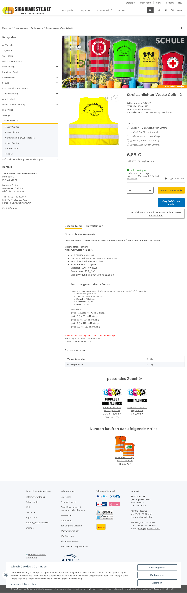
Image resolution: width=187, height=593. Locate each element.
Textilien (9, 154)
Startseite (130, 2)
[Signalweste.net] (26, 10)
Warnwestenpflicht (70, 531)
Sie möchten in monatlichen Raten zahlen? (155, 214)
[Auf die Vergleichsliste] (108, 98)
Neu (180, 2)
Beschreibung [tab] (73, 226)
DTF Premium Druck (12, 61)
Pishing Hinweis (68, 502)
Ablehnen (157, 582)
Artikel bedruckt (10, 120)
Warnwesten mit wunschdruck (19, 137)
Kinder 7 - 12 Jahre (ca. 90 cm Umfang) (149, 127)
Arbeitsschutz (9, 99)
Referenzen (66, 515)
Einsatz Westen (12, 127)
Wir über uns (67, 536)
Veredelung (66, 520)
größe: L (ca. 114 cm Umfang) (144, 140)
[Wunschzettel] (165, 10)
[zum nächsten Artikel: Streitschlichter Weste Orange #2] (182, 28)
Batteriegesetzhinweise (37, 522)
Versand (151, 161)
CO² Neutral (8, 55)
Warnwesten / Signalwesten (74, 546)
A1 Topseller (8, 45)
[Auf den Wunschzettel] (116, 98)
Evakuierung (8, 66)
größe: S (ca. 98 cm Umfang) (144, 132)
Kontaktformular (10, 208)
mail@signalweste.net (20, 202)
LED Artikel (7, 109)
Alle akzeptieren (157, 567)
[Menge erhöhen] (150, 190)
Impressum (31, 517)
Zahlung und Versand (71, 525)
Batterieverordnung (35, 497)
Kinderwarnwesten (70, 541)
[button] (159, 10)
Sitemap (30, 527)
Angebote (7, 50)
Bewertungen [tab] (94, 226)
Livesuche (30, 512)
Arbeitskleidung (10, 93)
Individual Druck (10, 72)
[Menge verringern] (130, 190)
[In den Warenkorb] (67, 91)
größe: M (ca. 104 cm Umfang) (145, 136)
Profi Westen (8, 77)
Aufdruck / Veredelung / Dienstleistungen (22, 159)
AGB (28, 507)
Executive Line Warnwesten (15, 88)
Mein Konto (145, 2)
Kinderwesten (144, 109)
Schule (5, 82)
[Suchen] (150, 10)
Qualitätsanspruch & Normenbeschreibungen (73, 509)
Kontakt (170, 2)
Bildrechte (66, 497)
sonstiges (7, 115)
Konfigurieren (157, 575)
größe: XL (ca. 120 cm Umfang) (145, 144)
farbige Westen (12, 143)
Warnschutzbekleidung (13, 104)
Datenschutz (32, 502)
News (158, 2)
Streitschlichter (12, 132)
